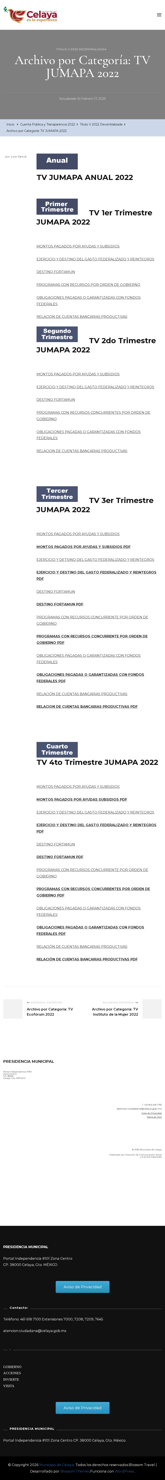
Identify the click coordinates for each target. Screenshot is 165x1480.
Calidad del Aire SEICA (26, 1174)
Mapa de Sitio (154, 1117)
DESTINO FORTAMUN (56, 272)
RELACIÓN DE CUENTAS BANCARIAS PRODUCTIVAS (82, 694)
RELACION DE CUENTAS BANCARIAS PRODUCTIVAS (82, 317)
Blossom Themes (75, 1471)
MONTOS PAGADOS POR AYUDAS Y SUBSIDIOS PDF (84, 547)
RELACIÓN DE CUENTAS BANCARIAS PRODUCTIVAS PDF (87, 959)
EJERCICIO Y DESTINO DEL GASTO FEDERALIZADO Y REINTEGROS (95, 259)
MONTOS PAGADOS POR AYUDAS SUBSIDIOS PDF (82, 799)
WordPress (124, 1471)
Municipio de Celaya (56, 1465)
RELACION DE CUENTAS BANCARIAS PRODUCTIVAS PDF (87, 707)
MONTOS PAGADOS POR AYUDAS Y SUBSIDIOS (78, 246)
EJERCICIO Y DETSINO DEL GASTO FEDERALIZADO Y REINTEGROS (95, 560)
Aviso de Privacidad (152, 1113)
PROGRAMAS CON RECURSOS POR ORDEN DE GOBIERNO (88, 285)
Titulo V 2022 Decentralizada (81, 49)
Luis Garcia (19, 156)
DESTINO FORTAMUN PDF (60, 604)
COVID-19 (12, 1186)
